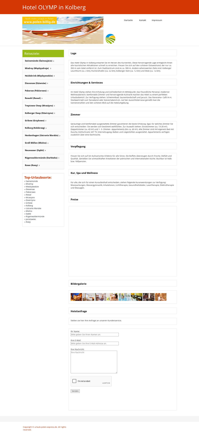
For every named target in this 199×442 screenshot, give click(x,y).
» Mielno (28, 211)
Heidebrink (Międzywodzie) (39, 75)
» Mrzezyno (29, 197)
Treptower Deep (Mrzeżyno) (39, 105)
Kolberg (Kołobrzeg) (35, 127)
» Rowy (27, 222)
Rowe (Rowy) (31, 165)
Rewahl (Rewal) (33, 98)
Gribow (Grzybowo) (34, 120)
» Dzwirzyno (29, 200)
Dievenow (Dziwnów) (35, 83)
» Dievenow (29, 189)
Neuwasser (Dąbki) (34, 150)
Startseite (128, 20)
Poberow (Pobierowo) (36, 90)
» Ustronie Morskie (32, 208)
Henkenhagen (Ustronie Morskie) (41, 135)
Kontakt (142, 20)
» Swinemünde (31, 181)
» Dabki (27, 213)
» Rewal (27, 194)
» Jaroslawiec (30, 219)
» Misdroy (28, 184)
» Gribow (28, 203)
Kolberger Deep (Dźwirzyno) (39, 113)
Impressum (157, 20)
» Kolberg (28, 205)
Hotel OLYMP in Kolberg (54, 7)
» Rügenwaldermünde (34, 216)
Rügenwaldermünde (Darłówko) (41, 157)
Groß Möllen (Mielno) (36, 142)
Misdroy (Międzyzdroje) (37, 68)
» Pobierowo (29, 192)
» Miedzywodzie (31, 186)
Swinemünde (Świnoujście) (38, 60)
